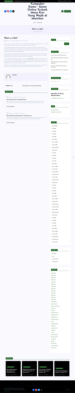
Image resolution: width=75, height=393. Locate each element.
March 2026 (54, 139)
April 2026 (54, 136)
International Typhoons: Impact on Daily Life (59, 69)
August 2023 (54, 182)
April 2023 (54, 193)
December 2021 (55, 236)
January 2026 (54, 144)
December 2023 (55, 171)
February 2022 (55, 231)
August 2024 (54, 150)
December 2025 (55, 147)
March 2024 (54, 163)
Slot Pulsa (53, 310)
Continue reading (10, 106)
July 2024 (54, 152)
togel (53, 256)
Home (34, 22)
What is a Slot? (39, 31)
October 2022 (55, 209)
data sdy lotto (53, 343)
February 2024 (55, 166)
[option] (13, 368)
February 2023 (55, 198)
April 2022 (54, 225)
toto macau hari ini (54, 312)
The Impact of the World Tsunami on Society (60, 371)
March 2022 (54, 228)
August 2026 (54, 125)
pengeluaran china (54, 323)
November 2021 (55, 239)
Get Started (67, 11)
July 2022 (54, 217)
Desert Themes (7, 391)
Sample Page (39, 22)
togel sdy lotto (54, 347)
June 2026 (54, 131)
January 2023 (54, 201)
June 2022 (54, 220)
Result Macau (53, 273)
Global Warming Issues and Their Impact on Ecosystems (13, 371)
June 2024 (54, 155)
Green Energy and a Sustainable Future (58, 55)
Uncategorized (13, 40)
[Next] (68, 358)
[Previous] (67, 358)
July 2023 (54, 185)
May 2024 (54, 158)
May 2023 (54, 190)
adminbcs (7, 40)
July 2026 (54, 128)
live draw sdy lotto (54, 345)
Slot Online (54, 253)
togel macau (53, 325)
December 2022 (55, 204)
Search (53, 39)
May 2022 (54, 223)
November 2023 (55, 174)
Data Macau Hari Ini (55, 109)
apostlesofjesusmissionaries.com (57, 98)
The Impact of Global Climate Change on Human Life (29, 371)
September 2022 (55, 212)
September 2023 (55, 179)
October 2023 (55, 177)
